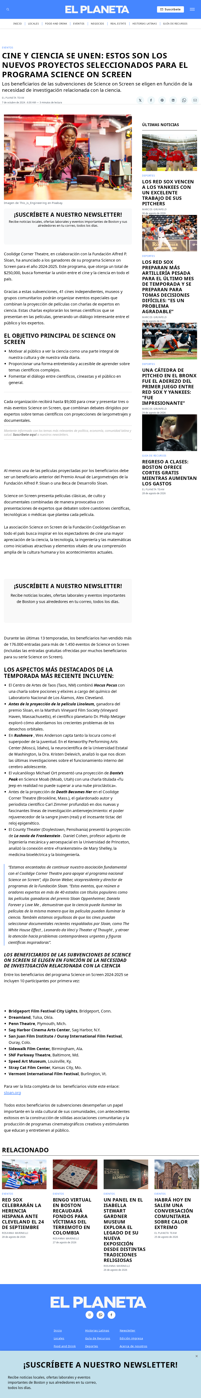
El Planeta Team (13, 97)
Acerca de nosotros (133, 1346)
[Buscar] (7, 9)
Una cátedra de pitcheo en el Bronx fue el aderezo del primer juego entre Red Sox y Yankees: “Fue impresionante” (169, 386)
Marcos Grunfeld (154, 209)
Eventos (79, 23)
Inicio (17, 23)
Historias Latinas (144, 23)
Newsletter (127, 1330)
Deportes (148, 175)
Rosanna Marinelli (15, 1233)
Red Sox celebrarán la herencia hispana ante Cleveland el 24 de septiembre (23, 1213)
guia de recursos (154, 455)
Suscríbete (173, 9)
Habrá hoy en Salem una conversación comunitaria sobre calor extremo (173, 1213)
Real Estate (118, 23)
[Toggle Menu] (192, 9)
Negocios (97, 23)
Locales (33, 23)
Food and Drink (56, 23)
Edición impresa (131, 1338)
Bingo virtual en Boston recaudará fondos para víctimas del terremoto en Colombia (72, 1216)
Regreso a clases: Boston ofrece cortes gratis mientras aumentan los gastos (169, 472)
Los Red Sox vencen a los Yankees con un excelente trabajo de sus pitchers (168, 192)
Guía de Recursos (175, 23)
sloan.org (12, 1092)
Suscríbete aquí (25, 434)
